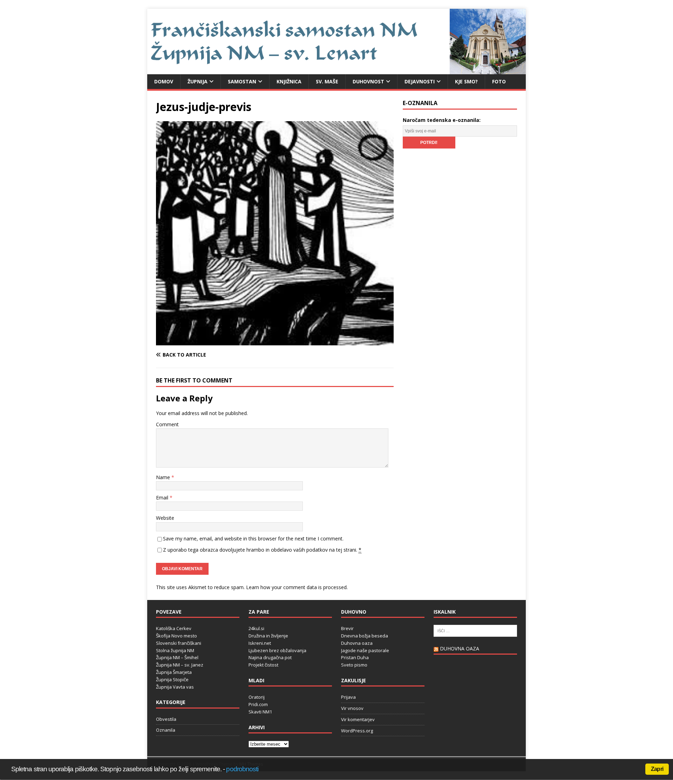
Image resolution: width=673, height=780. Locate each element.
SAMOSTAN (242, 81)
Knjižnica (289, 81)
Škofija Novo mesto (176, 636)
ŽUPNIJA (198, 81)
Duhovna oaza (357, 643)
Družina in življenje (268, 636)
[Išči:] (475, 630)
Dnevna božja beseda (364, 636)
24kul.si (256, 628)
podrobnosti (242, 769)
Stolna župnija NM (175, 650)
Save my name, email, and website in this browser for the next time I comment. (253, 538)
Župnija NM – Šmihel (177, 657)
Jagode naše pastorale (365, 650)
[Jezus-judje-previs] (275, 341)
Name (163, 477)
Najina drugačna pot (270, 657)
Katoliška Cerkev (173, 628)
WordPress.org (357, 730)
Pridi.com (258, 704)
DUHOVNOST (368, 81)
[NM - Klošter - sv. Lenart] (336, 70)
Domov (163, 81)
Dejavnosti (420, 81)
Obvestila (166, 719)
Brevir (347, 628)
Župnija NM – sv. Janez (179, 665)
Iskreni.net (260, 643)
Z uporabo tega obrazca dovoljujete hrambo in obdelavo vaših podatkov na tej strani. (262, 549)
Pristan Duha (355, 657)
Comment (167, 424)
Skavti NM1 (260, 712)
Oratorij (257, 697)
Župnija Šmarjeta (174, 672)
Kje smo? (466, 81)
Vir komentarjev (358, 719)
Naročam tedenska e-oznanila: (442, 120)
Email (163, 497)
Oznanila (165, 730)
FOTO (499, 81)
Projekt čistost (263, 665)
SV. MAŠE (327, 81)
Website (165, 518)
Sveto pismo (354, 665)
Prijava (348, 697)
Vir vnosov (352, 708)
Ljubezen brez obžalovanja (277, 650)
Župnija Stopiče (172, 679)
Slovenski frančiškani (178, 643)
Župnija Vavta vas (175, 687)
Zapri (657, 769)
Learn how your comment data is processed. (297, 587)
